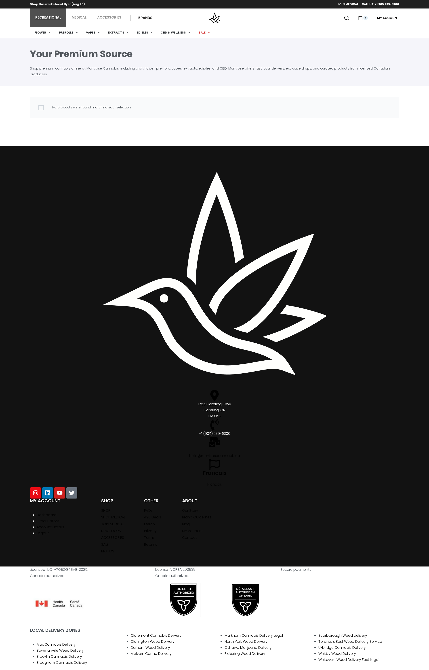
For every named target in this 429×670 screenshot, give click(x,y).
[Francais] (214, 464)
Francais (215, 473)
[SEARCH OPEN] (346, 17)
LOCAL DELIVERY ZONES (55, 630)
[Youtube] (59, 493)
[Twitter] (71, 493)
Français (214, 484)
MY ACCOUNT (45, 501)
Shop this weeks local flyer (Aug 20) (57, 4)
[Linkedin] (47, 493)
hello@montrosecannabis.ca (214, 455)
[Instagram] (35, 493)
